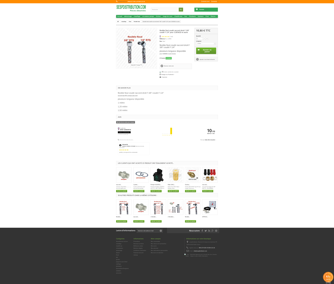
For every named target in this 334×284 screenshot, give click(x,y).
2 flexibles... (171, 216)
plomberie (119, 266)
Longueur (199, 41)
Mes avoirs (154, 246)
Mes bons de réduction (157, 252)
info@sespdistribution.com (200, 251)
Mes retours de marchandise (158, 243)
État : (161, 41)
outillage (118, 264)
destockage (119, 250)
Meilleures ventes (138, 246)
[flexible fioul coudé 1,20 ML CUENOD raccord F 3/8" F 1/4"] (192, 207)
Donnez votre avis (169, 66)
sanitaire (118, 270)
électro (118, 252)
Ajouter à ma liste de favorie (207, 59)
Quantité (198, 36)
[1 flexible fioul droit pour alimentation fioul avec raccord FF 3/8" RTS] (158, 207)
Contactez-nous (205, 1)
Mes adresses (154, 248)
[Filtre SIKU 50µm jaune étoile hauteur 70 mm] (175, 175)
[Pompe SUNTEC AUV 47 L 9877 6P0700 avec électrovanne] (158, 175)
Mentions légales (138, 248)
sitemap (136, 255)
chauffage (118, 243)
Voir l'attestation (124, 132)
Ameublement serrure (122, 241)
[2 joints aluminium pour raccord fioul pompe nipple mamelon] (141, 175)
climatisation (119, 248)
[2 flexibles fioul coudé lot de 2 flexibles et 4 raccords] (175, 207)
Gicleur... (187, 184)
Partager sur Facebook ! (167, 74)
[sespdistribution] (132, 9)
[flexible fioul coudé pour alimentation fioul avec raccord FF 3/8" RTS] (124, 207)
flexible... (118, 216)
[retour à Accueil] (118, 22)
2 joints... (135, 184)
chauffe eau (119, 246)
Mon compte (156, 239)
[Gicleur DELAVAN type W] (192, 175)
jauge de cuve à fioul (121, 261)
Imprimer (164, 77)
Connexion (214, 1)
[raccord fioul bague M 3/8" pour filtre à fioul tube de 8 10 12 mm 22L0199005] (210, 175)
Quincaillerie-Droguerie (122, 268)
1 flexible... (154, 216)
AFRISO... (205, 216)
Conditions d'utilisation (140, 250)
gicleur (118, 259)
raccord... (119, 184)
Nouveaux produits (139, 243)
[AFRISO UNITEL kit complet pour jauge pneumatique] (210, 207)
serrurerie (118, 273)
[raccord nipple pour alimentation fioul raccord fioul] (124, 175)
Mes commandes (155, 241)
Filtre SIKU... (171, 184)
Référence (162, 38)
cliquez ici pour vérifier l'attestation (199, 256)
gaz (117, 257)
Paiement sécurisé (138, 252)
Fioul (117, 255)
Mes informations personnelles (159, 250)
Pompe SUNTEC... (156, 184)
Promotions (137, 241)
